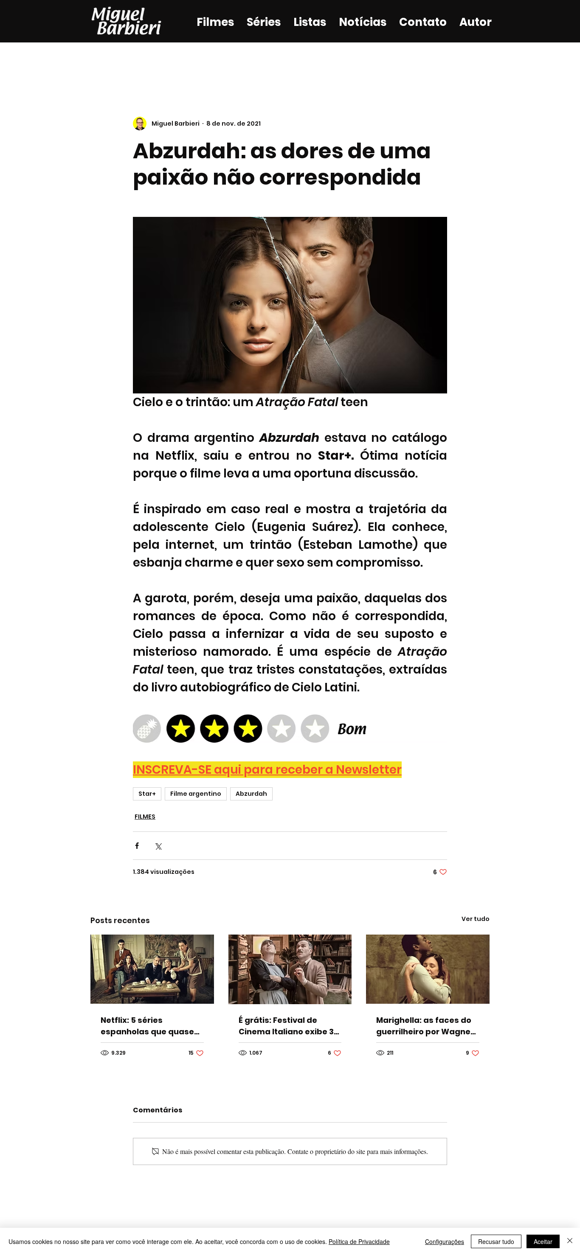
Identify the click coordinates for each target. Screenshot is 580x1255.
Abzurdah (251, 793)
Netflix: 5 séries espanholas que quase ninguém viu (147, 1026)
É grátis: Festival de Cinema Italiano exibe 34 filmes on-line (289, 1026)
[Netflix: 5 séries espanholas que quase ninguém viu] (152, 969)
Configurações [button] (444, 1241)
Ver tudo (476, 919)
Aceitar (543, 1241)
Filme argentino (195, 793)
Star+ (147, 793)
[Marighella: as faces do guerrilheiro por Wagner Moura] (428, 969)
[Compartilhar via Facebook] (137, 846)
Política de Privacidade (359, 1241)
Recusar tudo (496, 1241)
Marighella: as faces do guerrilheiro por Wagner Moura (425, 1026)
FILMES (145, 816)
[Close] (570, 1241)
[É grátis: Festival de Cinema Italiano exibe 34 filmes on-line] (290, 969)
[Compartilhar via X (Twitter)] (158, 846)
